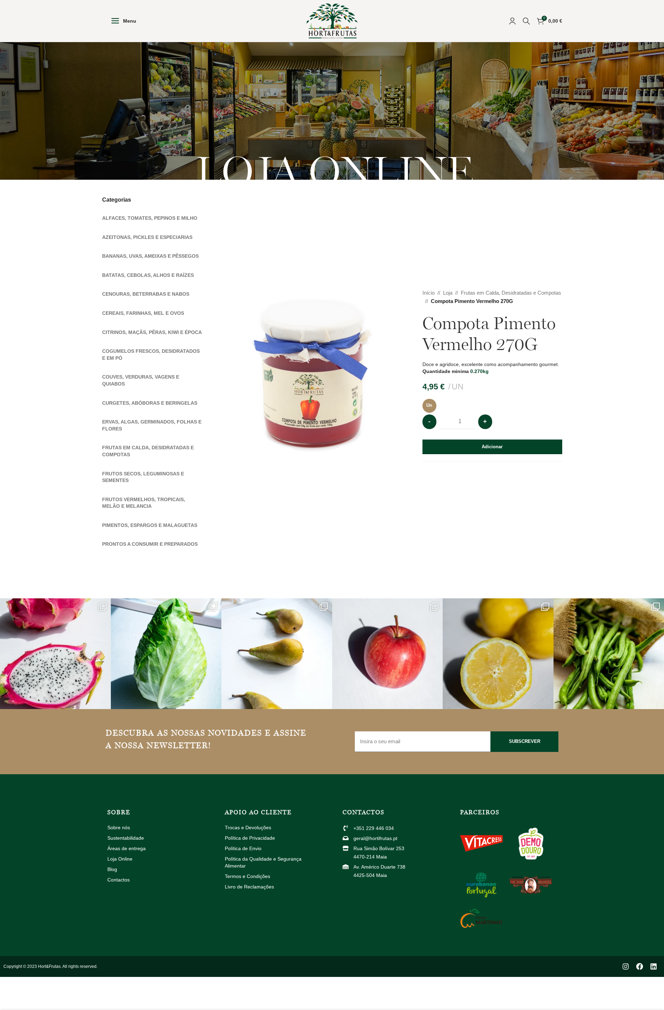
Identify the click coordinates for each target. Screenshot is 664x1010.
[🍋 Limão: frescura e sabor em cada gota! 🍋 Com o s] (498, 653)
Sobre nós (118, 827)
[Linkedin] (654, 966)
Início (428, 293)
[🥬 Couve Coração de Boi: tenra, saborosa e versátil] (166, 653)
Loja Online (119, 859)
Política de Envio (243, 848)
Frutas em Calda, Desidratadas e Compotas (511, 293)
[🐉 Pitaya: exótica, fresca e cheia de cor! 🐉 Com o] (55, 653)
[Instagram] (626, 966)
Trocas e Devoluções (248, 827)
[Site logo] (332, 20)
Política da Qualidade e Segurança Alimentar (263, 862)
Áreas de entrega (126, 848)
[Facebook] (640, 966)
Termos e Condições (247, 876)
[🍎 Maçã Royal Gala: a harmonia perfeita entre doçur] (387, 653)
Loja (447, 293)
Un (429, 405)
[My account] (512, 21)
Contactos (118, 880)
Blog (112, 869)
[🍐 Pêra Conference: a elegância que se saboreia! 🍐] (276, 653)
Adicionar (492, 446)
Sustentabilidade (125, 838)
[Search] (526, 21)
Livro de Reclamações (249, 886)
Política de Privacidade (250, 838)
